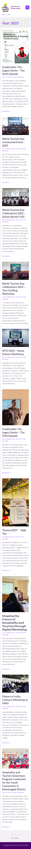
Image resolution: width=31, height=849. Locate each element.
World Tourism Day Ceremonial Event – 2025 (13, 142)
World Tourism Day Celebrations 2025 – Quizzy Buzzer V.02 (13, 213)
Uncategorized (7, 537)
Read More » (6, 111)
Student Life (11, 149)
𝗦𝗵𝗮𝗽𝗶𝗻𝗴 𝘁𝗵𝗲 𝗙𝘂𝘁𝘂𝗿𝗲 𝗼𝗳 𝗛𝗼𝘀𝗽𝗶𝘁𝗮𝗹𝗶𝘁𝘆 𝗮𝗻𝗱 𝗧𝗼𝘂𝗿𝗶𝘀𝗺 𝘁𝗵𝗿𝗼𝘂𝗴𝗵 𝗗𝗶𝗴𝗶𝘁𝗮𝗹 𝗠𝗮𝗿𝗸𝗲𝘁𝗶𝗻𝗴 (14, 622)
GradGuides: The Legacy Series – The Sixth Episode (13, 70)
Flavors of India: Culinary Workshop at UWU (15, 700)
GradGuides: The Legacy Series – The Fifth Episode (13, 432)
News (4, 77)
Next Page (15, 838)
